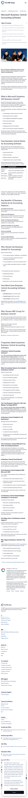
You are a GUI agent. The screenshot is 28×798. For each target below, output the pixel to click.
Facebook (17, 591)
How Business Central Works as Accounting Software (13, 28)
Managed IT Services (5, 618)
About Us (3, 647)
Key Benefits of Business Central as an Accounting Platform (12, 30)
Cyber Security (4, 622)
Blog (2, 655)
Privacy (2, 705)
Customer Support (5, 694)
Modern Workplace (5, 624)
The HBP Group (23, 11)
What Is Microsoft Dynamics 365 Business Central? (12, 25)
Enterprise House (6, 730)
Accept (14, 792)
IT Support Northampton (6, 669)
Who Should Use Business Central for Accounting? (12, 34)
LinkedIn (8, 591)
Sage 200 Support (5, 683)
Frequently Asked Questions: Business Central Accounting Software (14, 43)
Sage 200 (3, 634)
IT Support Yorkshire (5, 671)
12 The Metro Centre (7, 738)
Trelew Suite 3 (6, 754)
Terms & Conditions (5, 707)
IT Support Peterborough (6, 667)
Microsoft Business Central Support (8, 681)
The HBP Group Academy (6, 723)
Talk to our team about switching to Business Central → (14, 562)
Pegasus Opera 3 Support (6, 685)
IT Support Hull (4, 663)
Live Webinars (4, 651)
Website (22, 591)
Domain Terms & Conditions (7, 710)
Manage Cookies (4, 704)
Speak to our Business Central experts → (11, 335)
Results (2, 653)
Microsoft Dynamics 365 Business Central (10, 632)
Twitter (12, 591)
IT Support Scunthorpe (6, 665)
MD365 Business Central (13, 11)
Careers (2, 719)
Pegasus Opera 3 (4, 638)
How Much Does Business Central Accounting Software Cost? (13, 37)
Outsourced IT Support (6, 620)
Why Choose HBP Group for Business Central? (11, 40)
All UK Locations (4, 673)
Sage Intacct (3, 636)
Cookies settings (14, 788)
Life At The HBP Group (6, 721)
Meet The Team (4, 649)
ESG (2, 712)
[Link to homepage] (8, 2)
